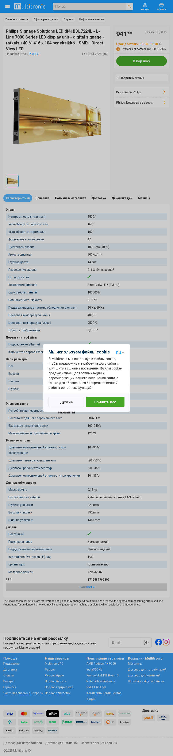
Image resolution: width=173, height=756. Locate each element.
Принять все (105, 402)
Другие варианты (66, 403)
